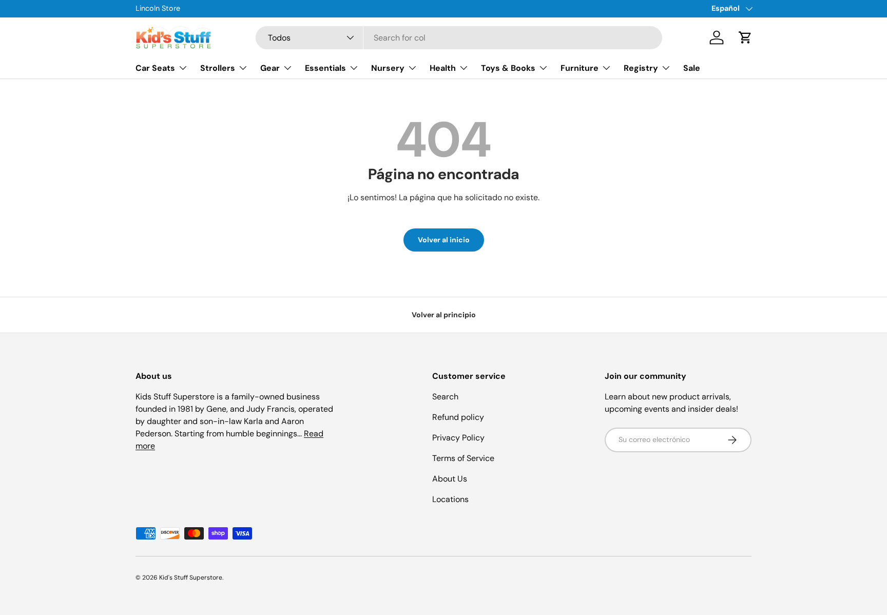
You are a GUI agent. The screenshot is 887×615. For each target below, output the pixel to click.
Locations (450, 499)
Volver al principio (444, 314)
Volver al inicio (444, 239)
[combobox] (459, 37)
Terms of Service (463, 458)
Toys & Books (508, 68)
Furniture (580, 68)
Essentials (325, 68)
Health (443, 68)
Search (445, 396)
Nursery (387, 68)
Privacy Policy (458, 437)
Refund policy (458, 417)
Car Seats (155, 68)
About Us (449, 478)
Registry (641, 68)
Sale (691, 68)
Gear (270, 68)
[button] (745, 37)
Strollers (217, 68)
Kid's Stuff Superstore (190, 577)
